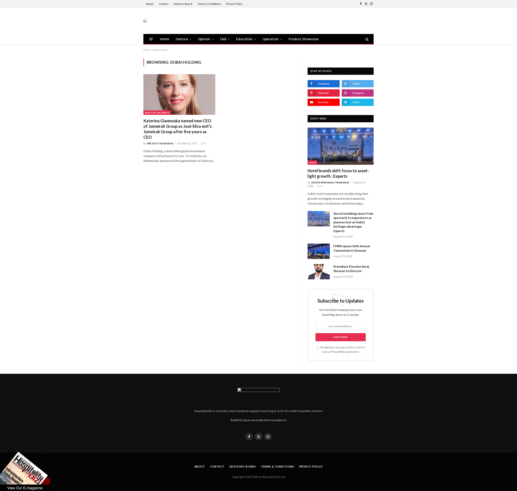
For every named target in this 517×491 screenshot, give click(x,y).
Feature (182, 39)
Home (164, 39)
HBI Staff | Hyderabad (160, 143)
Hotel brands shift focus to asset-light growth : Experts (338, 173)
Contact (163, 3)
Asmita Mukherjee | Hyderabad (330, 182)
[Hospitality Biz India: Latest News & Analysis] (145, 20)
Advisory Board (182, 3)
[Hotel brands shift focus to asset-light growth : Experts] (341, 146)
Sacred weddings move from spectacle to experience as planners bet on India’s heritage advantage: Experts (353, 222)
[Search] (367, 39)
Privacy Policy (234, 3)
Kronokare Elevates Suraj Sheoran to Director (351, 268)
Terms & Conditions (209, 3)
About (149, 3)
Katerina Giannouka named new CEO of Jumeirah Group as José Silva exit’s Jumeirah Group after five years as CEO (177, 129)
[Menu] (151, 39)
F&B (223, 39)
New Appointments (157, 112)
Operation (271, 39)
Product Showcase (303, 39)
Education (244, 39)
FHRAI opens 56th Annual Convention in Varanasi (351, 248)
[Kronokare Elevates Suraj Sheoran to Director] (319, 271)
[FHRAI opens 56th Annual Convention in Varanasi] (319, 251)
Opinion (204, 39)
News (312, 162)
